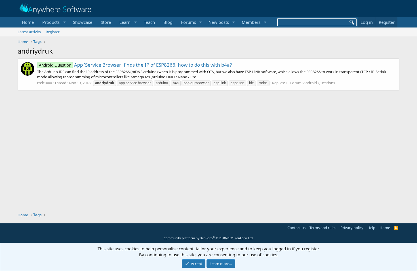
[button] (53, 22)
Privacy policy (351, 227)
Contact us (296, 227)
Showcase (82, 22)
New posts (218, 22)
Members (251, 22)
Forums (188, 22)
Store (106, 22)
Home (28, 22)
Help (371, 227)
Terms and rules (322, 227)
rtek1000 (44, 82)
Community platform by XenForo (209, 238)
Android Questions (319, 82)
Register (53, 31)
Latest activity (29, 31)
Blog (167, 22)
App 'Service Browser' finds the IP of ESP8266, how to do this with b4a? (135, 65)
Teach (149, 22)
